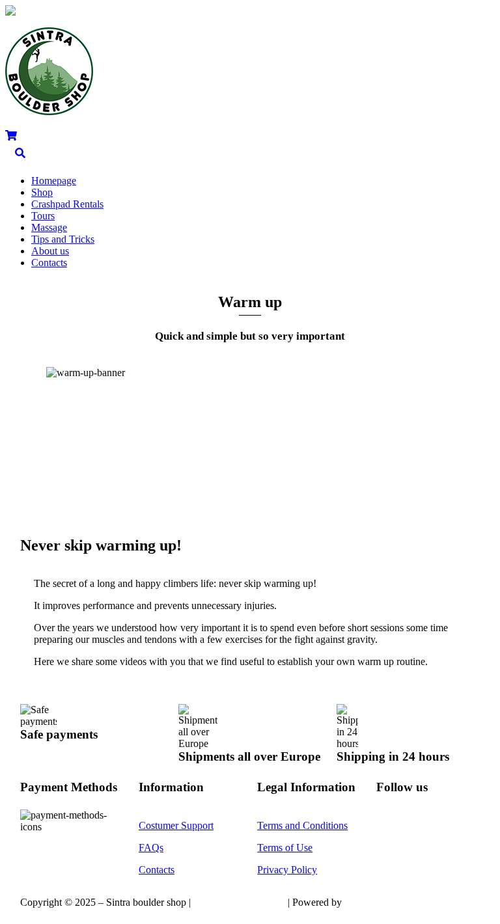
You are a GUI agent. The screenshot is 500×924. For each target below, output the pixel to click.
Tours (43, 215)
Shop (42, 192)
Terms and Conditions (302, 825)
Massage (49, 227)
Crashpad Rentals (67, 204)
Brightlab (363, 902)
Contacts (49, 262)
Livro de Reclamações (239, 902)
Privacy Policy (287, 869)
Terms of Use (284, 847)
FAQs (151, 847)
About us (50, 250)
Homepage (53, 180)
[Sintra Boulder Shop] (49, 109)
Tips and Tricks (62, 239)
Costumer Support (176, 825)
